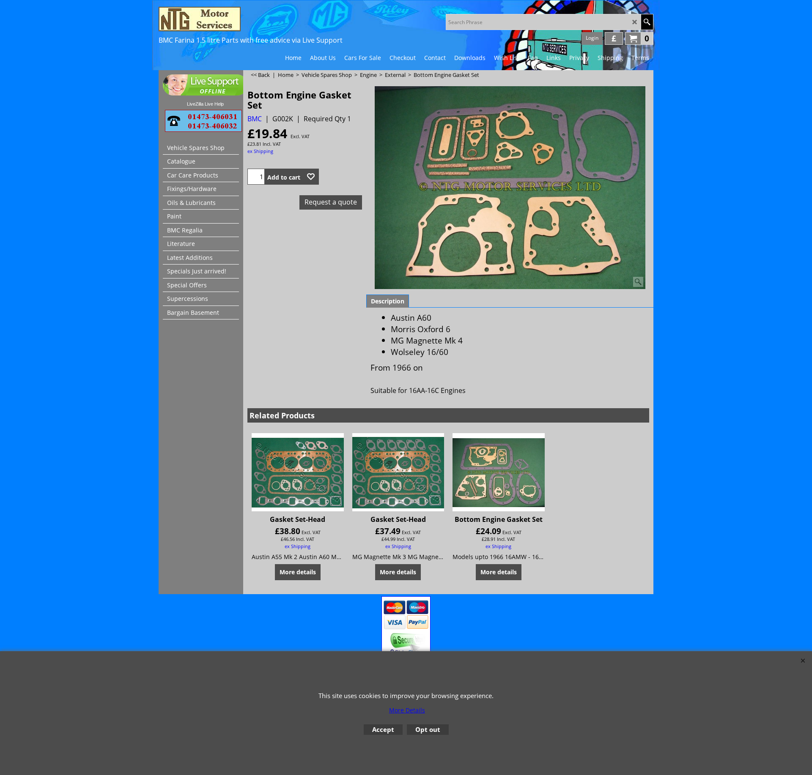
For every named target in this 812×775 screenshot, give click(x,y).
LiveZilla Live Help (205, 103)
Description (387, 301)
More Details (407, 710)
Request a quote (330, 202)
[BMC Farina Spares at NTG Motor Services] (233, 19)
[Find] (647, 22)
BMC (254, 118)
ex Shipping (260, 151)
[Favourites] (310, 176)
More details (298, 572)
